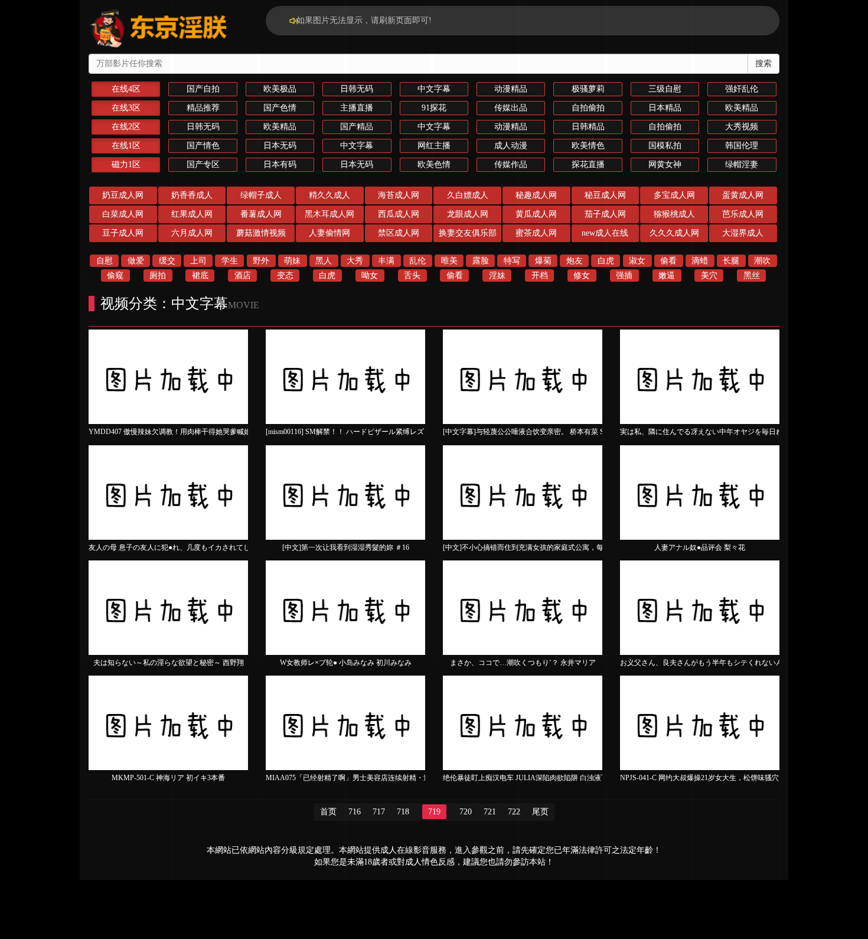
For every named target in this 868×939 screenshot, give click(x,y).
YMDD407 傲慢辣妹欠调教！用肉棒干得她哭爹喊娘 (170, 432)
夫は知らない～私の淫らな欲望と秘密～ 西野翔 (168, 662)
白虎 (606, 260)
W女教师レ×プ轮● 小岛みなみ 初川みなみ (346, 662)
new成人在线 (605, 233)
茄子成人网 (605, 214)
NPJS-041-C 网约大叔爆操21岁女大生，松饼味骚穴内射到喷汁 (717, 778)
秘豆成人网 (605, 195)
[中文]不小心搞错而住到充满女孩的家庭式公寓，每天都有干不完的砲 (551, 547)
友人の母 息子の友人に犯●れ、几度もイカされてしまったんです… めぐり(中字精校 (221, 547)
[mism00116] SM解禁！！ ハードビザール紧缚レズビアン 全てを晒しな (378, 432)
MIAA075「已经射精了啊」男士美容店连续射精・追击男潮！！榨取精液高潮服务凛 (398, 778)
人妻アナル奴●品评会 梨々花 (699, 547)
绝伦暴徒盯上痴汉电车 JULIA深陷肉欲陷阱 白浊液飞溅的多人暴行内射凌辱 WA (567, 778)
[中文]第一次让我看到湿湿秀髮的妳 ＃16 (345, 547)
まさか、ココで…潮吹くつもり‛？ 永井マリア (523, 662)
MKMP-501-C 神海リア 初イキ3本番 (168, 778)
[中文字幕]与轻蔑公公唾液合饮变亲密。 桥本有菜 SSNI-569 (536, 432)
